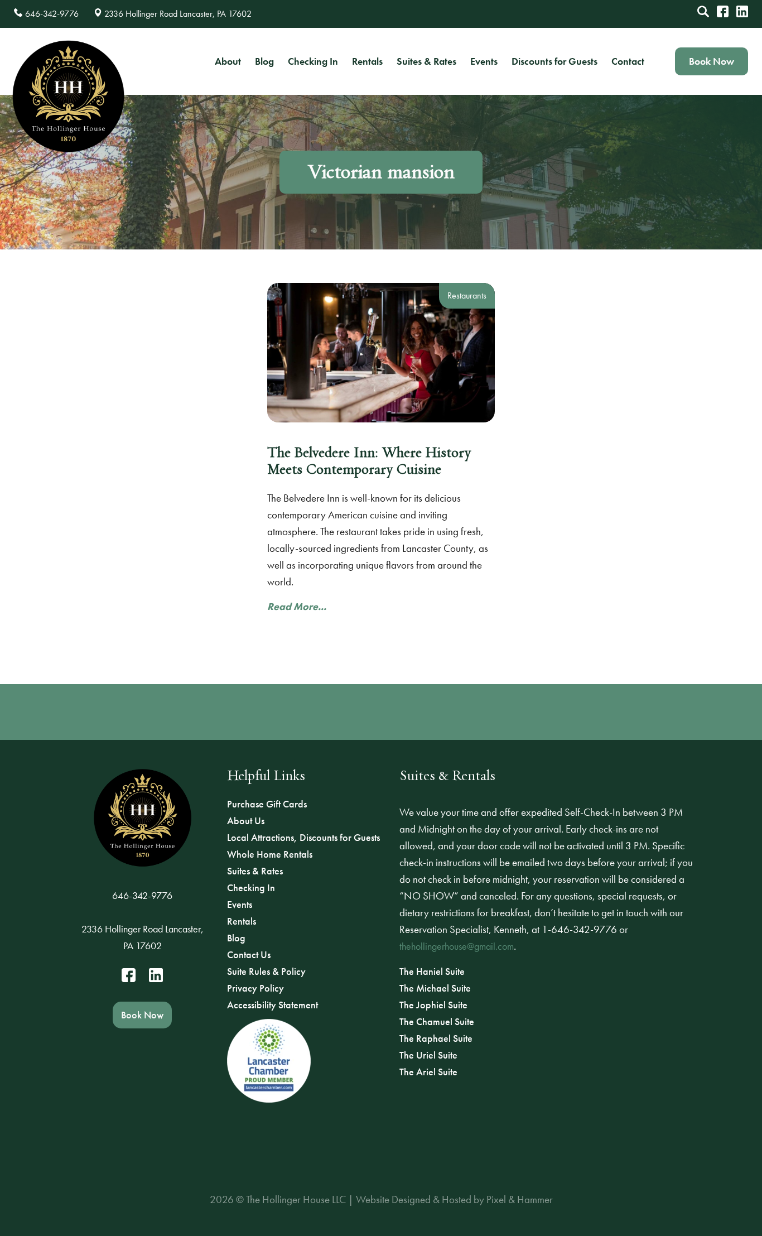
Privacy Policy (255, 988)
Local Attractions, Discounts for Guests (303, 837)
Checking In (313, 61)
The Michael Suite (435, 988)
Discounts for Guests (554, 61)
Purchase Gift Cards (267, 803)
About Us (245, 820)
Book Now (711, 61)
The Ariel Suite (428, 1071)
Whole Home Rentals (269, 854)
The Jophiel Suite (433, 1004)
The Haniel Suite (432, 971)
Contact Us (249, 954)
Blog (264, 61)
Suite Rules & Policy (266, 971)
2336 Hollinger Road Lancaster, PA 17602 (142, 937)
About (228, 61)
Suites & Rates (426, 61)
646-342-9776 (142, 895)
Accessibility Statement (272, 1004)
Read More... (296, 606)
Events (484, 61)
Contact (627, 61)
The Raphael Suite (435, 1038)
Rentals (367, 61)
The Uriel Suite (428, 1055)
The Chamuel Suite (436, 1021)
